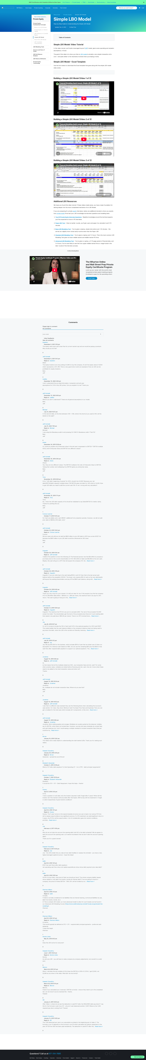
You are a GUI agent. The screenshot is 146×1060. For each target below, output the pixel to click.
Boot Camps (29, 8)
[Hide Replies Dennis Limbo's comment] (43, 949)
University (55, 8)
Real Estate (91, 2)
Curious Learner (54, 532)
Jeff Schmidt (53, 554)
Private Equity (76, 2)
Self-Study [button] (19, 7)
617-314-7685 (55, 1053)
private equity (61, 213)
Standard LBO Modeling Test (64, 235)
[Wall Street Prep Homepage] (8, 8)
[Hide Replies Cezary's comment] (43, 806)
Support (72, 1058)
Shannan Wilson (54, 920)
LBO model (83, 54)
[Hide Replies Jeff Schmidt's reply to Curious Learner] (43, 549)
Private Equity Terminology (37, 62)
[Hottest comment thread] (44, 331)
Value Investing (111, 2)
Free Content (63, 8)
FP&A (84, 2)
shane (51, 461)
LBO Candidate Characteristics (38, 42)
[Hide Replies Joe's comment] (43, 845)
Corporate (47, 8)
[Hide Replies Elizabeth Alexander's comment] (43, 773)
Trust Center (97, 1058)
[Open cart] (139, 8)
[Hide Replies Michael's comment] (43, 422)
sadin (51, 894)
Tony (51, 497)
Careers (91, 1058)
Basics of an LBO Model (40, 27)
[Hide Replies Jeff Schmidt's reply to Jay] (43, 655)
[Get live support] (137, 1057)
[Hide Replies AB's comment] (43, 1014)
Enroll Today (91, 278)
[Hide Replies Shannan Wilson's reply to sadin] (43, 914)
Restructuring (101, 2)
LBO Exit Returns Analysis (37, 55)
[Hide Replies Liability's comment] (43, 391)
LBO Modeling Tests (38, 46)
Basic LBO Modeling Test (63, 229)
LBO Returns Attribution (39, 58)
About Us (78, 1058)
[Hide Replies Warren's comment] (43, 979)
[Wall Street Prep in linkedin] (106, 1053)
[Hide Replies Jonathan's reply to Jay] (43, 677)
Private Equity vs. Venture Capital (40, 30)
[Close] (144, 1055)
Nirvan (52, 755)
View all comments (48, 340)
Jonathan (52, 683)
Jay (51, 642)
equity (74, 211)
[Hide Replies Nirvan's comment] (43, 749)
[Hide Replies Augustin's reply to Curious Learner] (43, 567)
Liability (52, 397)
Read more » (91, 561)
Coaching (46, 1058)
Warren (52, 985)
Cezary (52, 812)
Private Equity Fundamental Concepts (39, 24)
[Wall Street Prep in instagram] (110, 1053)
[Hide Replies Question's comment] (43, 355)
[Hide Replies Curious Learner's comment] (43, 526)
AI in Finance (66, 2)
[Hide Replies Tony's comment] (43, 491)
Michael (52, 428)
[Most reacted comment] (43, 331)
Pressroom (84, 1058)
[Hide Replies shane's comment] (43, 455)
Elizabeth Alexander (56, 779)
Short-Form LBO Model (40, 39)
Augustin (52, 573)
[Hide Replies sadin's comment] (43, 888)
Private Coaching (38, 8)
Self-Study (32, 1058)
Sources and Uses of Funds (39, 50)
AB (50, 1020)
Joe (51, 851)
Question (52, 360)
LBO (86, 48)
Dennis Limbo (54, 955)
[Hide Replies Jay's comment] (43, 636)
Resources (57, 14)
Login (143, 7)
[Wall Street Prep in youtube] (114, 1053)
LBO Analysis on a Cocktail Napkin (41, 34)
